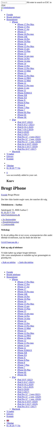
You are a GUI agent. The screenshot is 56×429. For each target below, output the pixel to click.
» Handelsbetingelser (10, 222)
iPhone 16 (21, 44)
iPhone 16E (22, 36)
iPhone (15, 22)
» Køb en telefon (8, 262)
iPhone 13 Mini (24, 71)
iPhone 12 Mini (24, 80)
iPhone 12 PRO (24, 78)
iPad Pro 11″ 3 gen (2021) (28, 137)
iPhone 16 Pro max (25, 34)
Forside (10, 14)
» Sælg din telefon (25, 262)
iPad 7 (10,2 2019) (25, 129)
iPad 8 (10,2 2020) (25, 127)
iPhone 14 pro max (25, 56)
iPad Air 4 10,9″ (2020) (27, 144)
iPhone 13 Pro (23, 66)
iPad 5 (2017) (23, 134)
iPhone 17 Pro (23, 27)
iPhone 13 (21, 73)
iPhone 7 (21, 110)
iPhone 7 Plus (23, 107)
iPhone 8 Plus (23, 102)
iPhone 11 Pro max (25, 85)
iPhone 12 (21, 83)
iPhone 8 (21, 105)
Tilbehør (10, 165)
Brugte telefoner (13, 17)
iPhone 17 (21, 32)
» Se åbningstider (8, 219)
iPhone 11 (21, 90)
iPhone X (21, 100)
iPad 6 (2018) (23, 132)
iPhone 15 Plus (23, 51)
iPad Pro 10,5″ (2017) (26, 149)
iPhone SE (22, 117)
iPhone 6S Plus (23, 112)
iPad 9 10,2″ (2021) (25, 124)
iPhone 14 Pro (23, 58)
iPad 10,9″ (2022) (25, 122)
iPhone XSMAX (24, 93)
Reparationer (12, 19)
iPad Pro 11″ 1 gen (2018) (29, 142)
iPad (14, 120)
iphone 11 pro (23, 88)
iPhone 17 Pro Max (25, 24)
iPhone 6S (21, 115)
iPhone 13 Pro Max (25, 68)
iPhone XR (22, 95)
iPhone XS (22, 98)
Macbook (16, 151)
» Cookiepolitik (7, 224)
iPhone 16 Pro (23, 39)
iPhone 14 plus (23, 61)
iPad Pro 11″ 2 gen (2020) (29, 139)
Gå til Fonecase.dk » (10, 242)
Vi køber (10, 154)
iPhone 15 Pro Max (25, 46)
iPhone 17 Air (23, 29)
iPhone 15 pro (23, 49)
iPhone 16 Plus (23, 41)
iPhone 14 (21, 63)
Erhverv (10, 156)
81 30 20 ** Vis (13, 168)
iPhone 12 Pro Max (25, 76)
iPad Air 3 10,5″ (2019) (27, 146)
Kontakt (10, 159)
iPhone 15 (21, 54)
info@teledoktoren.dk (10, 215)
